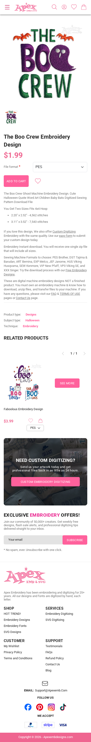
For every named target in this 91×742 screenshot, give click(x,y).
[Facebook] (28, 707)
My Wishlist (11, 646)
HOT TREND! (12, 613)
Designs (31, 314)
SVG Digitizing (55, 620)
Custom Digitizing (64, 231)
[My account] (64, 6)
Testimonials (54, 646)
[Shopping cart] (83, 6)
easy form (65, 235)
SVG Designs (12, 632)
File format (11, 166)
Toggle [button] (7, 7)
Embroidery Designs (17, 620)
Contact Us (23, 298)
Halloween (32, 320)
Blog (48, 670)
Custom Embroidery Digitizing (45, 482)
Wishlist (73, 6)
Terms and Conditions (18, 658)
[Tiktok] (63, 707)
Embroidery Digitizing (59, 613)
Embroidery (30, 326)
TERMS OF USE (70, 293)
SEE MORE (67, 383)
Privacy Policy (13, 652)
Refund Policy (55, 658)
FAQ (53, 293)
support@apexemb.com (51, 690)
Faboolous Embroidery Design (23, 409)
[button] (45, 63)
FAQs (49, 652)
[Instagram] (51, 707)
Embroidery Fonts (15, 626)
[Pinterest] (39, 707)
